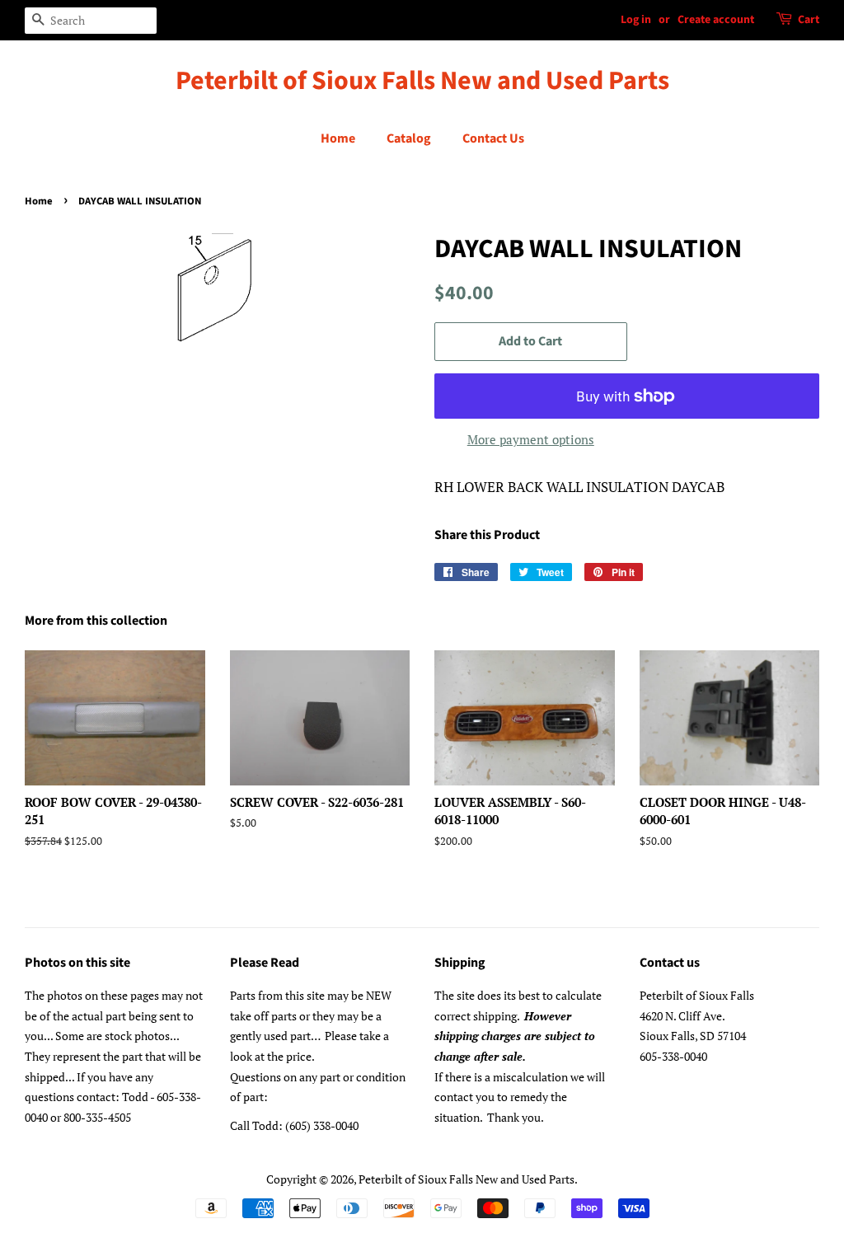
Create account (716, 20)
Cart (808, 20)
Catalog (409, 138)
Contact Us (493, 138)
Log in (636, 20)
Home (338, 138)
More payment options (530, 439)
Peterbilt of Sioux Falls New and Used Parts (422, 80)
